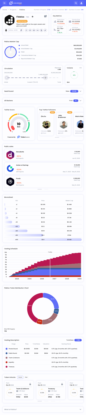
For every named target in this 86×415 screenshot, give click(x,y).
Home (5, 10)
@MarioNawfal (79, 133)
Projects (13, 10)
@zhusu (43, 133)
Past (26, 377)
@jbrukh (60, 133)
